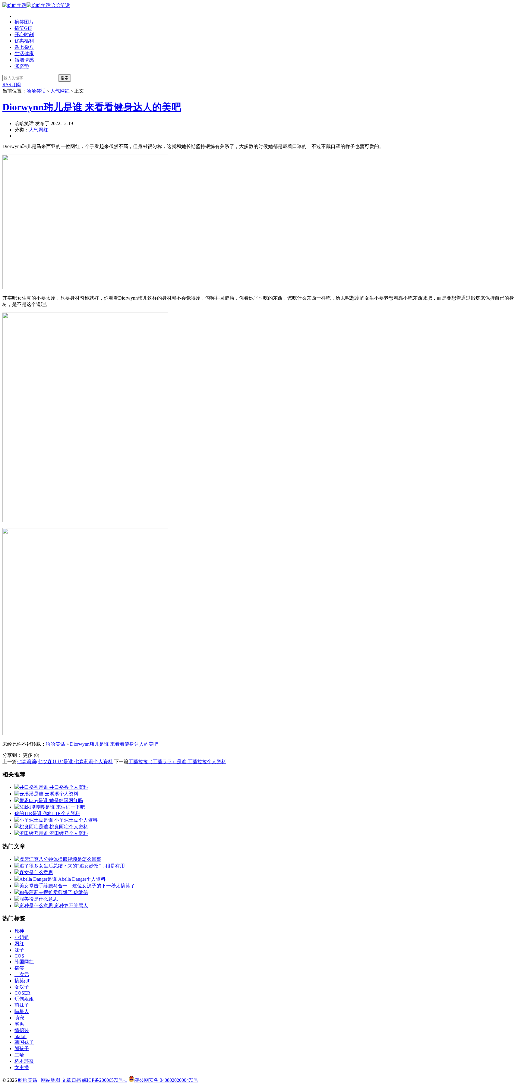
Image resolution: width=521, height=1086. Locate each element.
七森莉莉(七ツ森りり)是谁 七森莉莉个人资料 (65, 761)
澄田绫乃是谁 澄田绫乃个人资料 (53, 833)
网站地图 (50, 1080)
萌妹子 (21, 1005)
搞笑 (19, 968)
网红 (19, 943)
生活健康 (24, 53)
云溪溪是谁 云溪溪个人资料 (48, 793)
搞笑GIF (23, 28)
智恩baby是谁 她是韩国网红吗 (51, 800)
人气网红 (60, 90)
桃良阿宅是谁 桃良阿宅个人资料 (53, 826)
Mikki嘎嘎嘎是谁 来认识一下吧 (52, 807)
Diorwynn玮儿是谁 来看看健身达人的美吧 (91, 107)
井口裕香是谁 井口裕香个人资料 (53, 787)
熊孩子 (21, 1048)
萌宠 (19, 1017)
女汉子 (21, 987)
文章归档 (71, 1080)
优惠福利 (24, 40)
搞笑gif (21, 980)
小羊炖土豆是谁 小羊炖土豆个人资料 (58, 820)
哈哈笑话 (60, 5)
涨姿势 (21, 66)
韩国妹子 (24, 1042)
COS (19, 956)
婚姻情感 (24, 59)
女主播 (21, 1067)
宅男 (19, 1024)
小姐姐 (21, 937)
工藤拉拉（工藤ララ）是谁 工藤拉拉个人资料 (177, 761)
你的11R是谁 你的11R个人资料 (47, 813)
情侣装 (21, 1030)
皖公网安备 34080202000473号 (166, 1080)
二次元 (21, 974)
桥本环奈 (24, 1061)
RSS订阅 (11, 84)
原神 (19, 930)
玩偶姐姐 (24, 998)
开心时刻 (24, 34)
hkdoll (20, 1036)
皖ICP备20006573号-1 (104, 1080)
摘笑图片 (24, 21)
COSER (22, 993)
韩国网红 (24, 961)
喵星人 (21, 1011)
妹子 (19, 949)
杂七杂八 (24, 47)
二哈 (19, 1054)
